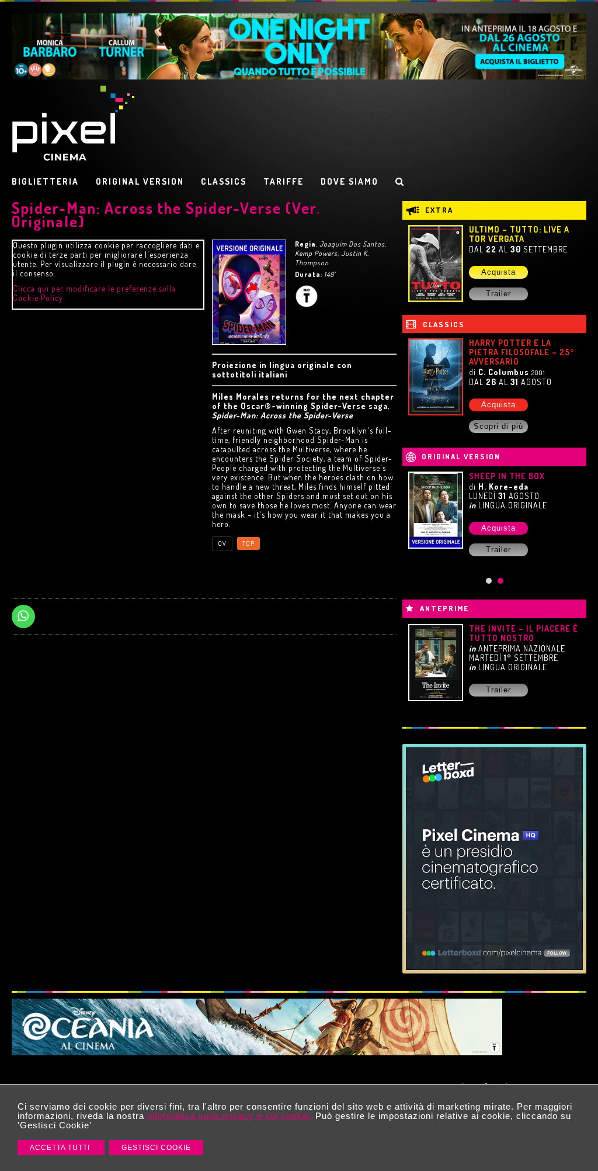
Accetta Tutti (61, 1148)
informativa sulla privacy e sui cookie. (229, 1116)
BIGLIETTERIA (45, 181)
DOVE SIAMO (349, 181)
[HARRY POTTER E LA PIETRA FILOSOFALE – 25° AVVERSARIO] (435, 376)
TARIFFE (283, 181)
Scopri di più (498, 426)
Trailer (498, 293)
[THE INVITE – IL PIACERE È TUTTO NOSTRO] (435, 662)
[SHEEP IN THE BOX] (435, 510)
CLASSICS (223, 181)
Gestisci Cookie (156, 1148)
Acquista (498, 272)
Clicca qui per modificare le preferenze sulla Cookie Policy (94, 293)
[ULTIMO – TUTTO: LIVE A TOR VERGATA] (435, 263)
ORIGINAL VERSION (140, 181)
